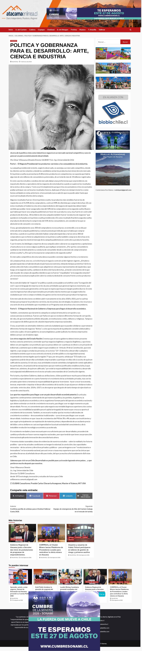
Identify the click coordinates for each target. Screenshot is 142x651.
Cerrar (102, 594)
